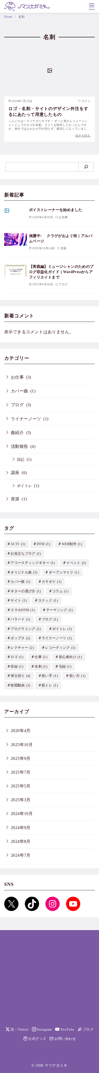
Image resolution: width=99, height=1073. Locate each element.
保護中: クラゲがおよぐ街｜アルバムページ (60, 238)
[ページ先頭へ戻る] (40, 1013)
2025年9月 (21, 758)
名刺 (21, 17)
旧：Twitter (19, 1029)
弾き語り (20, 676)
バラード (20, 619)
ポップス (20, 638)
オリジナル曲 (24, 572)
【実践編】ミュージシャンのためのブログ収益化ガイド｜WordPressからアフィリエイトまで (61, 271)
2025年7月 (21, 772)
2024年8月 (21, 841)
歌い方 (77, 676)
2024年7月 (21, 855)
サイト (19, 600)
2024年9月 (21, 827)
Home (8, 17)
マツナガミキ (56, 1065)
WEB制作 (72, 544)
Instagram (44, 1029)
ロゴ (17, 657)
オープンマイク (64, 572)
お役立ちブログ (26, 553)
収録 (17, 666)
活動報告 (19, 446)
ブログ (17, 404)
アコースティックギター (33, 563)
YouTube (66, 1029)
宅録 (65, 666)
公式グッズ (36, 1039)
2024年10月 (22, 813)
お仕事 (17, 377)
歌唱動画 (20, 685)
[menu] (91, 6)
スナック (48, 600)
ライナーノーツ (26, 419)
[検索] (86, 167)
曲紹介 (17, 432)
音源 (15, 499)
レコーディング (60, 648)
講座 (15, 472)
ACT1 (18, 544)
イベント (76, 563)
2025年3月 (21, 800)
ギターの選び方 (26, 591)
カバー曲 (19, 391)
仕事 (41, 657)
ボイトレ (24, 486)
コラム (60, 591)
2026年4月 (21, 730)
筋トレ (50, 685)
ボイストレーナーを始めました (55, 210)
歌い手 (50, 676)
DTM (43, 544)
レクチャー (22, 648)
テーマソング (59, 610)
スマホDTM (23, 610)
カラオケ (51, 582)
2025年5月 (21, 786)
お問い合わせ (65, 1039)
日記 (21, 459)
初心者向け (70, 657)
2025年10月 (22, 744)
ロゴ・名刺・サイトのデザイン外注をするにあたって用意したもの (48, 111)
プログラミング (26, 629)
